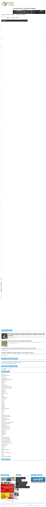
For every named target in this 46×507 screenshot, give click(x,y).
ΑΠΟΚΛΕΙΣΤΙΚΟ (4, 378)
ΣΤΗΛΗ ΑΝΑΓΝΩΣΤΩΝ (5, 437)
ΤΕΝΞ (2, 451)
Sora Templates (34, 505)
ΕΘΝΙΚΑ (2, 396)
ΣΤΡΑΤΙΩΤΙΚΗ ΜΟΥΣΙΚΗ (5, 441)
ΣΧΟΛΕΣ (2, 448)
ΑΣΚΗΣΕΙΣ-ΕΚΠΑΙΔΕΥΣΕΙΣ (6, 386)
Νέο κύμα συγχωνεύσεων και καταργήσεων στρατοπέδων (20, 340)
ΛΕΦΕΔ (2, 414)
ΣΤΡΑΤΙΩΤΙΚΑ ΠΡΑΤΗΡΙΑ (5, 440)
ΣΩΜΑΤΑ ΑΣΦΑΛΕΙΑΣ (5, 449)
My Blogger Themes (41, 505)
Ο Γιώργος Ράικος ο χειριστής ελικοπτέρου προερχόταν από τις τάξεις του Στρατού (18, 348)
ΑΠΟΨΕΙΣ (3, 382)
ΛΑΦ (2, 412)
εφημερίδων (12, 500)
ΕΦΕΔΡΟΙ (3, 405)
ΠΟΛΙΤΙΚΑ (3, 430)
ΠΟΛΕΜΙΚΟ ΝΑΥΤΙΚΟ (5, 429)
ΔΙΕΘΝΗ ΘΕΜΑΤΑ (4, 393)
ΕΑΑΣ (2, 394)
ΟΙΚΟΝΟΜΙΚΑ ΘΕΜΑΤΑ (5, 423)
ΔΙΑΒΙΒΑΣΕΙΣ (3, 390)
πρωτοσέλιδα (8, 500)
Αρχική (3, 14)
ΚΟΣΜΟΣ (3, 409)
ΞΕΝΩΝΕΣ (3, 420)
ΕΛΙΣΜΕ (2, 400)
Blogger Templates (31, 504)
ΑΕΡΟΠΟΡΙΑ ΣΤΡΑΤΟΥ (5, 375)
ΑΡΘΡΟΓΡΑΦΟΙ (4, 385)
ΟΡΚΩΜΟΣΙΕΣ (4, 425)
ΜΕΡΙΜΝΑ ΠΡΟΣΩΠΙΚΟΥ (5, 416)
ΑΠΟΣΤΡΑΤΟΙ (3, 381)
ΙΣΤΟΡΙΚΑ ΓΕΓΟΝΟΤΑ (5, 408)
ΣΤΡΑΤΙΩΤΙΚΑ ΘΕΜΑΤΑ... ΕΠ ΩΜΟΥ (13, 504)
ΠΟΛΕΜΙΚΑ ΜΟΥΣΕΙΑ (5, 426)
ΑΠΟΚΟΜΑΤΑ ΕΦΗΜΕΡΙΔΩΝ (6, 379)
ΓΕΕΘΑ (12, 17)
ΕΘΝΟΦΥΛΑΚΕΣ (4, 397)
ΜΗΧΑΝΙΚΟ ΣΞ (4, 418)
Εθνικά (17, 17)
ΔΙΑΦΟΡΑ (3, 392)
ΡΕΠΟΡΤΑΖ (3, 434)
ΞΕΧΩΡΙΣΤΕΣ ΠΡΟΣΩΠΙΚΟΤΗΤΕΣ (7, 422)
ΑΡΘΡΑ (2, 383)
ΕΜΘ (2, 401)
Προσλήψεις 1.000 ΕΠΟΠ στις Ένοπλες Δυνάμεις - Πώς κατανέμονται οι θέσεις (17, 352)
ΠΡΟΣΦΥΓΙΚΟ (3, 433)
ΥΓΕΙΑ (2, 453)
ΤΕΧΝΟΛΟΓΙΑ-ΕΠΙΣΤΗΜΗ (6, 452)
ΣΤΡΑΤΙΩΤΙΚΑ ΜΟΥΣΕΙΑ (5, 438)
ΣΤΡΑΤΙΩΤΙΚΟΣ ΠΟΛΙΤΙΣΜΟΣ (6, 442)
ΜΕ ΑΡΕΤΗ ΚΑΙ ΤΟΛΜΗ (5, 415)
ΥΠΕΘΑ (7, 14)
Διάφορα (13, 14)
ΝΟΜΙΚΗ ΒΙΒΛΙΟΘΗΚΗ (5, 419)
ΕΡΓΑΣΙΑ (3, 404)
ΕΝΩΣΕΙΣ (3, 403)
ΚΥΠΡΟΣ (3, 411)
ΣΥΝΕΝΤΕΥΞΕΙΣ (4, 445)
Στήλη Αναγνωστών (20, 14)
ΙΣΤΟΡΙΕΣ (3, 407)
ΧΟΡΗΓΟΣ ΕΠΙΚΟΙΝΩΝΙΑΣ (6, 456)
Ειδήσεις (8, 17)
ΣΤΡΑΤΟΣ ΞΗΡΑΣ (4, 444)
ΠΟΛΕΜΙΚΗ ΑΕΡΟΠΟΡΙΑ (5, 427)
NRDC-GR (3, 374)
